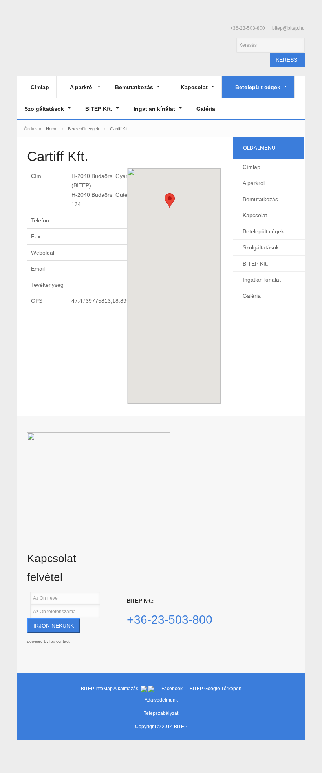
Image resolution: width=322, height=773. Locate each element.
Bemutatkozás (135, 87)
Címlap (40, 87)
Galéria (205, 109)
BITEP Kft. (99, 109)
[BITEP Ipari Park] (53, 42)
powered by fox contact (48, 641)
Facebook (172, 688)
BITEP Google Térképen (216, 688)
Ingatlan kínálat (155, 109)
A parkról (82, 87)
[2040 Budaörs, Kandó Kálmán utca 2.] (98, 475)
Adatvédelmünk (161, 700)
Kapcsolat (195, 87)
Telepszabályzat (161, 713)
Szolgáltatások (45, 109)
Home (51, 128)
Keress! (287, 60)
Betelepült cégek (258, 87)
